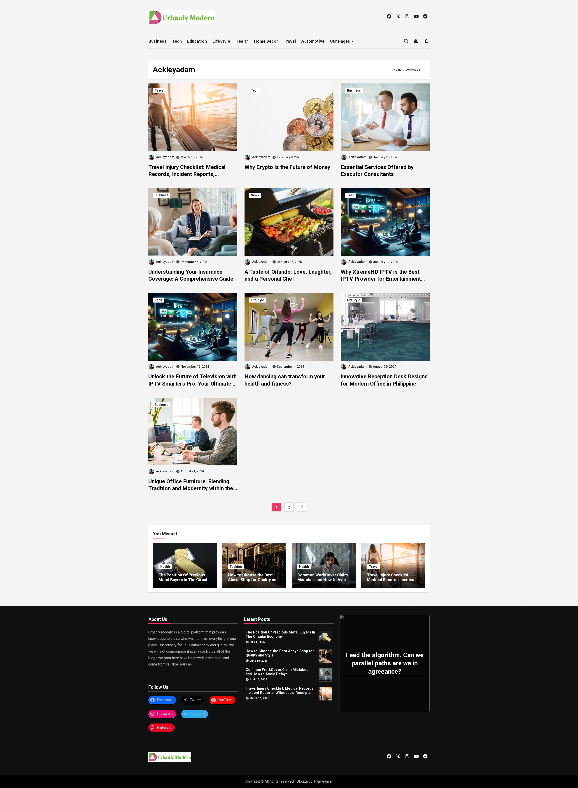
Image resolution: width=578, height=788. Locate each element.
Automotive (312, 41)
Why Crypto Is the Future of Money (287, 167)
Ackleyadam (165, 157)
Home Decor (266, 41)
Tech (177, 41)
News (255, 195)
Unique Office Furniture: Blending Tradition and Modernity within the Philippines (190, 488)
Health (242, 41)
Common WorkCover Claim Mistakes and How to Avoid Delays (322, 580)
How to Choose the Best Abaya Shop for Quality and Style (253, 580)
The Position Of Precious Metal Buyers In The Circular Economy (184, 580)
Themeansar (323, 781)
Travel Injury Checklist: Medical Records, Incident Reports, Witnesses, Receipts (187, 174)
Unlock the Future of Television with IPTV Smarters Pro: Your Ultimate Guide (192, 383)
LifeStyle (221, 41)
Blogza (302, 781)
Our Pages (340, 41)
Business (158, 41)
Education (197, 41)
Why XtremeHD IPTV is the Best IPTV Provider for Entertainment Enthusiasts (381, 279)
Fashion (236, 566)
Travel (290, 41)
